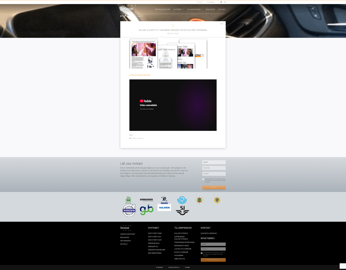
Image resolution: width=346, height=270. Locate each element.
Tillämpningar (195, 9)
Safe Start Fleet (155, 240)
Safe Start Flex (154, 237)
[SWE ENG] (221, 2)
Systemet (178, 9)
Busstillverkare (181, 252)
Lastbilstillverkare (182, 249)
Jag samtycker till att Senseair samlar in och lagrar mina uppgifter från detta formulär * (215, 180)
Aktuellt (199, 2)
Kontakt (222, 9)
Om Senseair (211, 2)
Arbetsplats (179, 259)
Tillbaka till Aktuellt (137, 138)
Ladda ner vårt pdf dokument (139, 75)
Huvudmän (178, 255)
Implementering (155, 253)
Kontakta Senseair (209, 233)
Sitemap (187, 267)
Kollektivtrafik (181, 233)
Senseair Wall (154, 243)
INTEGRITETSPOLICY (173, 267)
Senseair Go (153, 246)
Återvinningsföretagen (184, 242)
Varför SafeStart (162, 9)
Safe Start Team (155, 233)
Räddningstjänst (181, 246)
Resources (210, 9)
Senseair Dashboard (156, 250)
